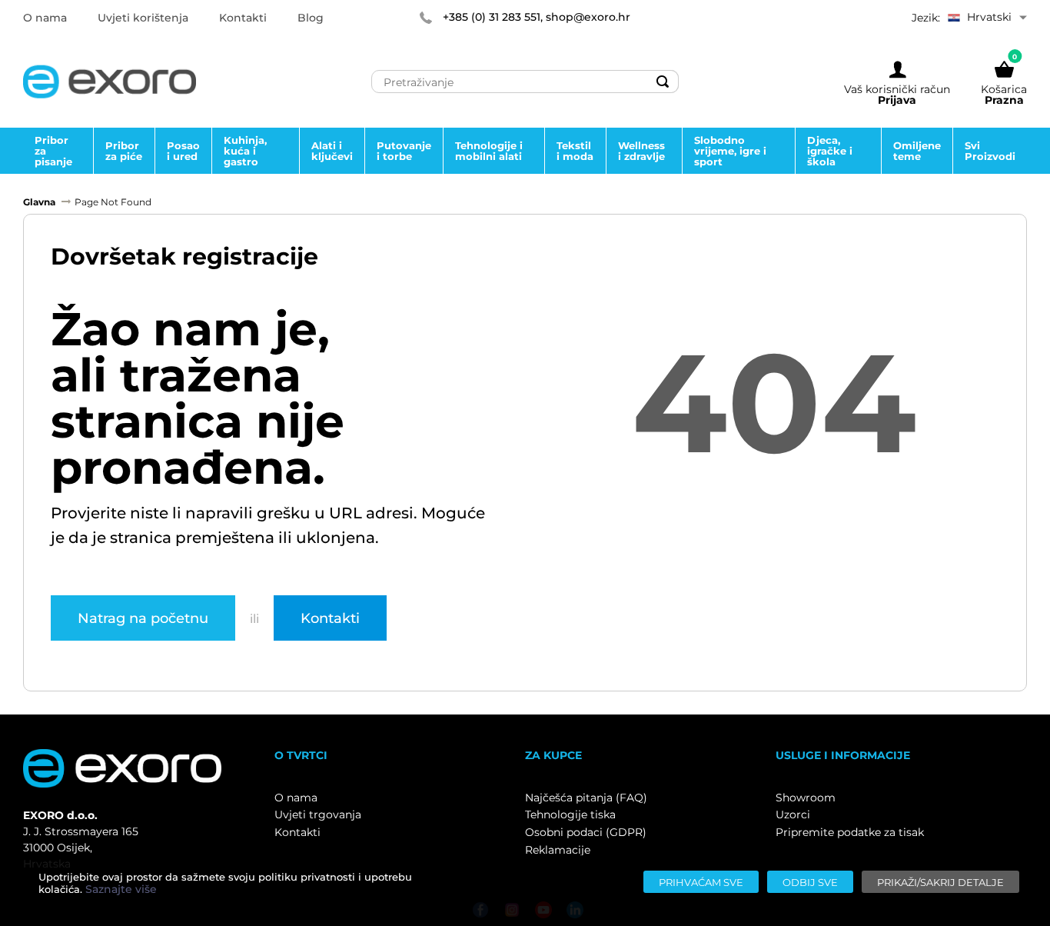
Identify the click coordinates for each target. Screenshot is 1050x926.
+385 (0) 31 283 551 (491, 17)
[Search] (662, 81)
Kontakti (330, 617)
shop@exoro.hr (588, 17)
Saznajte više (121, 889)
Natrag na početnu (143, 617)
